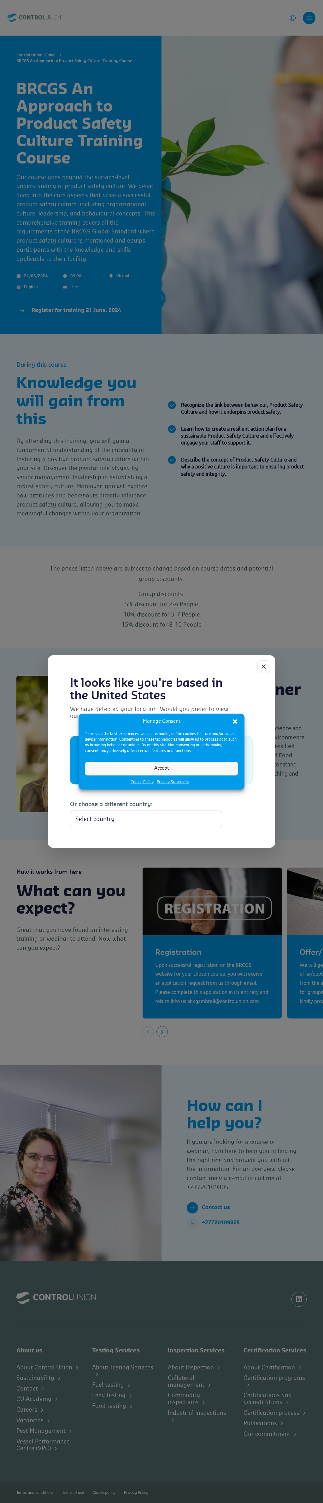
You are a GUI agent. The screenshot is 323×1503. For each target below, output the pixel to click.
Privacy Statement (173, 782)
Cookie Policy (142, 782)
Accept (161, 768)
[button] (235, 721)
